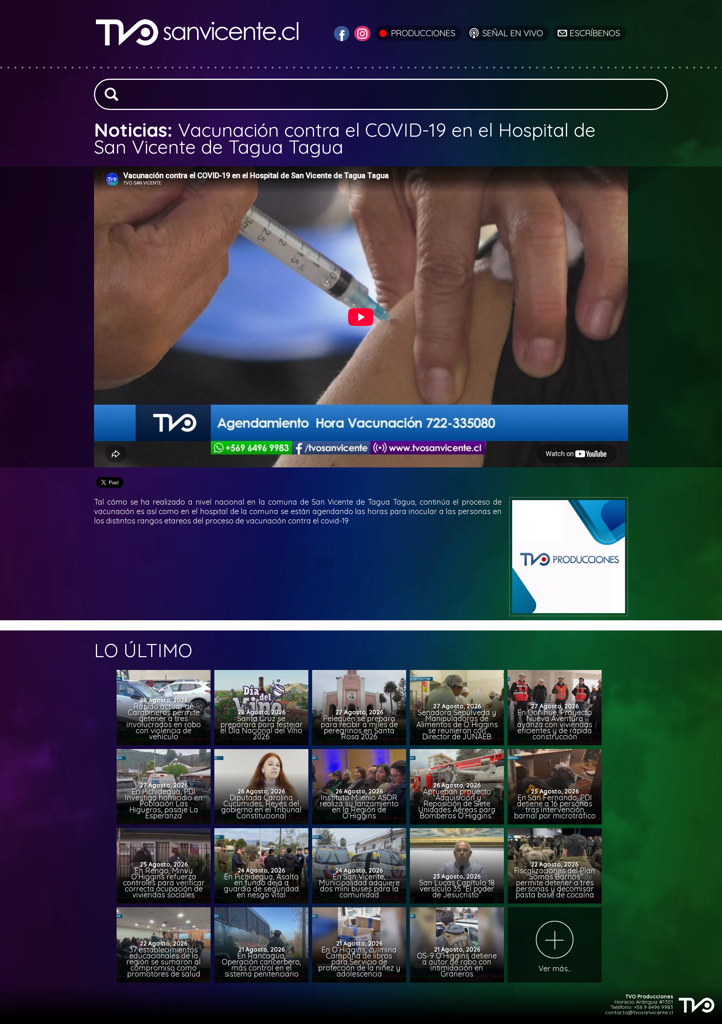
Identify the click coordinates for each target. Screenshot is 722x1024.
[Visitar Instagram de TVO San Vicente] (361, 32)
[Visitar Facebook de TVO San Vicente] (341, 32)
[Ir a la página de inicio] (198, 62)
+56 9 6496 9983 (653, 1007)
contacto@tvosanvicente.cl (639, 1012)
